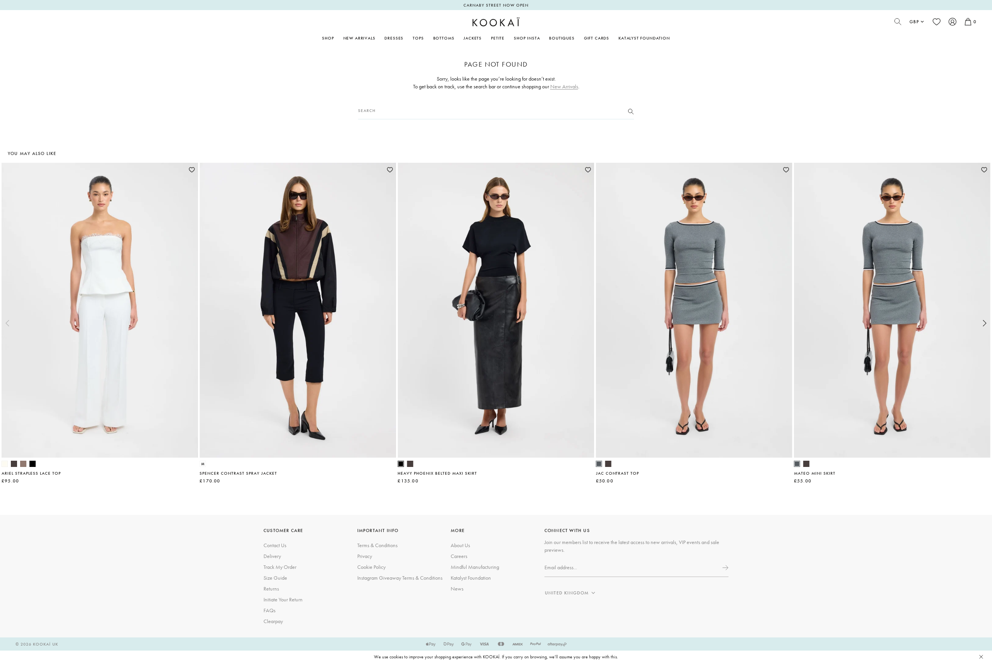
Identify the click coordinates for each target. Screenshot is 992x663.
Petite (498, 38)
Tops (418, 38)
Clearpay (273, 621)
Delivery (272, 556)
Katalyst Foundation (644, 38)
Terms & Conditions (377, 545)
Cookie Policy (371, 566)
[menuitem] (359, 38)
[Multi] (203, 464)
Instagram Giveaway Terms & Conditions (400, 577)
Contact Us (275, 545)
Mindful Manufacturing (475, 566)
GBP (914, 22)
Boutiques (561, 38)
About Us (460, 545)
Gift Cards (596, 38)
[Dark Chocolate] (14, 464)
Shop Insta (527, 38)
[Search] (631, 110)
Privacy (364, 556)
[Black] (32, 464)
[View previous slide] (7, 323)
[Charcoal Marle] (599, 464)
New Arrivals (359, 38)
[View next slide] (984, 323)
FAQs (270, 610)
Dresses (393, 38)
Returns (271, 588)
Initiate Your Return (283, 599)
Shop (328, 38)
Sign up (724, 567)
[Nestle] (23, 464)
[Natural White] (5, 464)
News (457, 588)
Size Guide (275, 577)
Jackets (472, 38)
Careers (459, 556)
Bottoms (444, 38)
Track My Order (280, 566)
